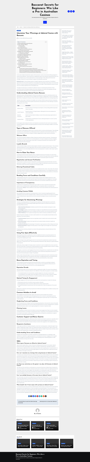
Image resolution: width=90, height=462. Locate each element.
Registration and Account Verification (26, 49)
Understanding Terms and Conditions (26, 66)
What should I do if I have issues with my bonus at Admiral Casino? (31, 72)
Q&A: (19, 67)
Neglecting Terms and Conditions (25, 61)
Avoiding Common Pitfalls (24, 53)
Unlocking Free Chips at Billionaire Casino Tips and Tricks (67, 111)
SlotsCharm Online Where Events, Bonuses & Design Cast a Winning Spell (67, 41)
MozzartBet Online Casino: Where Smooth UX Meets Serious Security (67, 31)
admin (20, 427)
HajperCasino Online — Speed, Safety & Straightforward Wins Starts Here (67, 53)
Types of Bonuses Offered (22, 44)
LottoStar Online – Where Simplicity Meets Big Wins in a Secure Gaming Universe (67, 66)
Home (45, 22)
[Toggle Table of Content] (45, 42)
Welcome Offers (22, 45)
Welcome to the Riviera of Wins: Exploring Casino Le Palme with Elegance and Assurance (67, 57)
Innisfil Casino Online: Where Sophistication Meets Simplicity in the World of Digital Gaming (67, 75)
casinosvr (18, 30)
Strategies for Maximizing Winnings (24, 54)
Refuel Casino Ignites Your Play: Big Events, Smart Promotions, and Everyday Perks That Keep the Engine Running (67, 47)
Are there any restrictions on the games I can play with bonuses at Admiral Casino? (33, 70)
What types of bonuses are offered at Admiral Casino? (29, 68)
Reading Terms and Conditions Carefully (25, 51)
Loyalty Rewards (22, 46)
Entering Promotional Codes (24, 50)
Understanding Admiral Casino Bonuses (25, 43)
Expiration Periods (23, 58)
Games (19, 443)
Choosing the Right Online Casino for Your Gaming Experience (67, 116)
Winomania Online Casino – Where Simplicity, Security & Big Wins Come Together (67, 62)
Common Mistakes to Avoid (23, 60)
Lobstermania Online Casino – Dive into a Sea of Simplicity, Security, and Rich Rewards (67, 85)
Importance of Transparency (24, 52)
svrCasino (21, 38)
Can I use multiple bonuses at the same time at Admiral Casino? (31, 71)
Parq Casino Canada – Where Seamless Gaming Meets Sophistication (67, 71)
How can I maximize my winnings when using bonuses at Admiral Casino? (32, 69)
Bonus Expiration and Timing (23, 57)
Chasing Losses (22, 62)
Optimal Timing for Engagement (25, 59)
